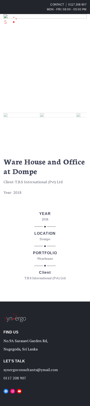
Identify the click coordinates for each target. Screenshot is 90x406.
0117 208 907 (77, 4)
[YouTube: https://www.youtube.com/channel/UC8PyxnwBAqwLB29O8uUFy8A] (19, 391)
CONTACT (57, 4)
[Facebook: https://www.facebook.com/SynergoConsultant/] (5, 391)
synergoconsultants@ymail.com (30, 369)
